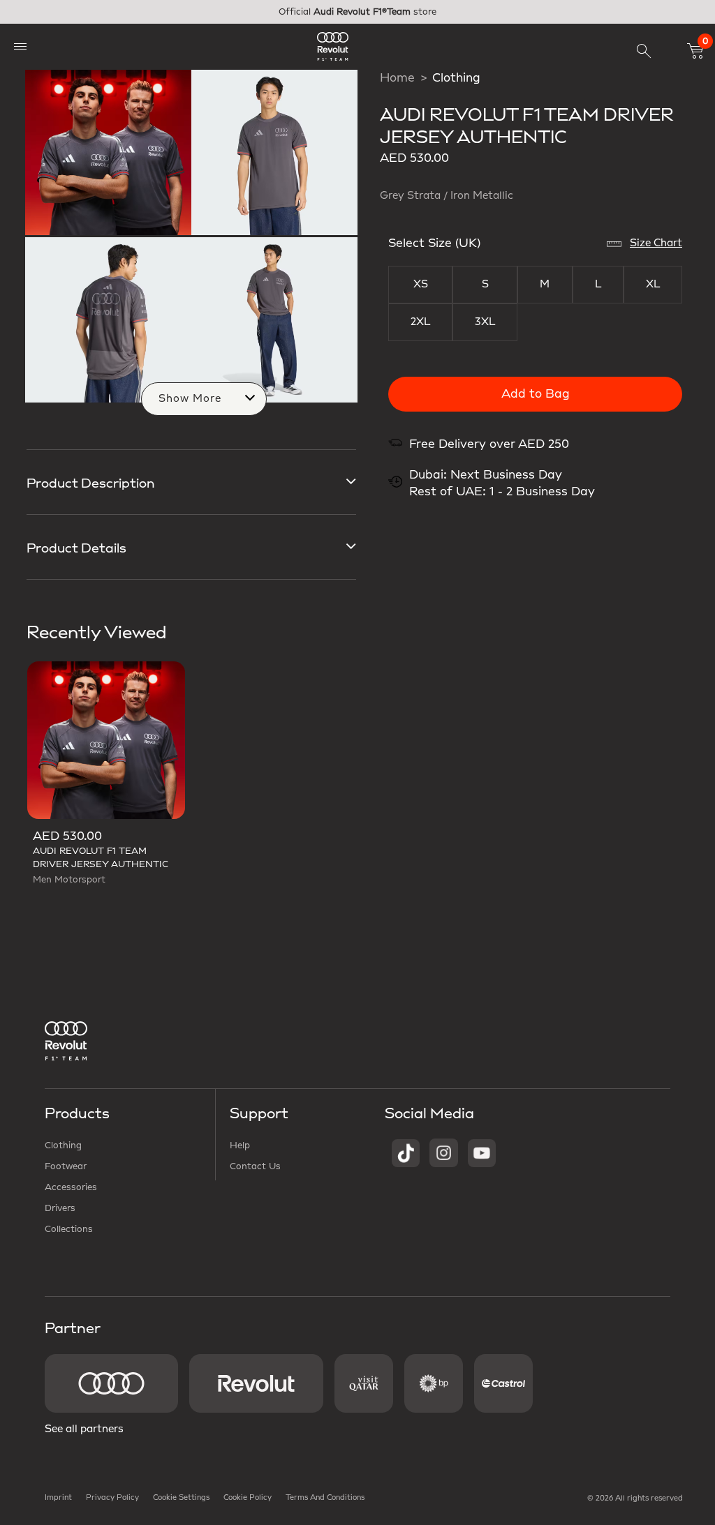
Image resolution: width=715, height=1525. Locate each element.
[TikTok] (406, 1152)
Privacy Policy (112, 1497)
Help (240, 1145)
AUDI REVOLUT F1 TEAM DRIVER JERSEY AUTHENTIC (100, 858)
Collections (69, 1229)
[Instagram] (443, 1152)
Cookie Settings (181, 1497)
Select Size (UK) (434, 243)
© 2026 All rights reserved (635, 1498)
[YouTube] (482, 1152)
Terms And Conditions (325, 1497)
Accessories (71, 1187)
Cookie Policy (247, 1497)
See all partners (84, 1429)
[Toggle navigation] (20, 46)
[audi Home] (332, 46)
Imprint (58, 1497)
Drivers (60, 1208)
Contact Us (255, 1166)
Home (397, 78)
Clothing (456, 78)
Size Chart (656, 243)
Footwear (66, 1166)
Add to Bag (535, 394)
